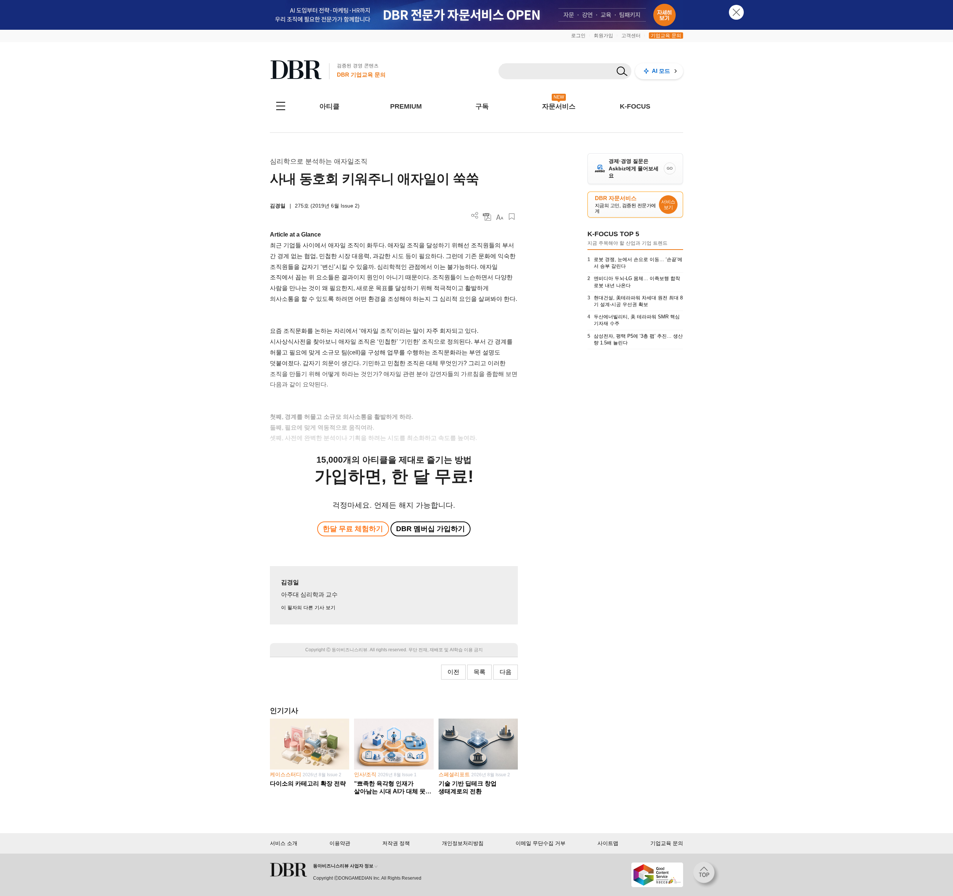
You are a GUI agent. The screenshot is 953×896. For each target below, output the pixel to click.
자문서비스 (559, 106)
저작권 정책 (396, 843)
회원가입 (603, 35)
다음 (505, 672)
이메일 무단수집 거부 (540, 843)
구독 (482, 106)
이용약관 (339, 843)
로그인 (578, 35)
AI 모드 (661, 71)
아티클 (329, 106)
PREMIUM (406, 106)
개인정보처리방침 (463, 843)
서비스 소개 (283, 843)
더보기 (475, 215)
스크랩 (512, 217)
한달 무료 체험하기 (353, 529)
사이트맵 (607, 843)
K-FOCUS (635, 106)
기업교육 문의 (666, 35)
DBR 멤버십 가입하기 (430, 529)
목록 (479, 672)
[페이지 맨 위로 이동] (706, 875)
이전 (453, 672)
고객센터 (631, 35)
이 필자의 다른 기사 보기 (308, 607)
